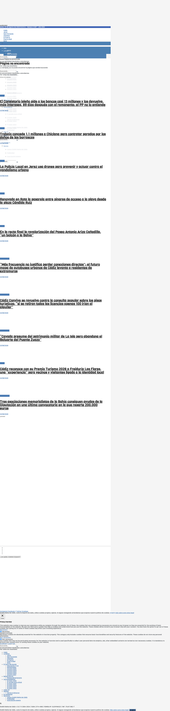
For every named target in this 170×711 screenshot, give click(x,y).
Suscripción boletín (14, 700)
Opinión (6, 691)
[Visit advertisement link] (4, 49)
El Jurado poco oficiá (14, 682)
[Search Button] (17, 57)
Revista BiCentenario (14, 678)
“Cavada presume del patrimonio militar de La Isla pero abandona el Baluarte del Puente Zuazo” (51, 338)
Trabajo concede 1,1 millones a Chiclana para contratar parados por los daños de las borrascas (53, 136)
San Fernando (12, 657)
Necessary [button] (3, 630)
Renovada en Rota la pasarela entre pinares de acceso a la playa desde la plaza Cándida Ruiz (53, 201)
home (2, 59)
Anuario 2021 (11, 675)
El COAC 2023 (11, 109)
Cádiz (5, 652)
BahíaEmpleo (11, 667)
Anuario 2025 (11, 77)
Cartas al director (13, 693)
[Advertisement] (53, 12)
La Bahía (7, 654)
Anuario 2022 (11, 673)
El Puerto (10, 660)
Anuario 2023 (11, 672)
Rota (8, 663)
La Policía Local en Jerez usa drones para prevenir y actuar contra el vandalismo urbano (51, 168)
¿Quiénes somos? (10, 548)
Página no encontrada (12, 59)
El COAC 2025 (11, 684)
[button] (10, 557)
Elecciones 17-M (12, 666)
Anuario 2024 (12, 670)
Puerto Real (11, 661)
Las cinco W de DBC (10, 549)
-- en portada (4, 259)
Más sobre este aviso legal (119, 710)
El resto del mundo (8, 69)
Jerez (9, 655)
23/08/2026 (4, 111)
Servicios (7, 696)
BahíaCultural (5, 396)
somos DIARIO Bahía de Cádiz (17, 128)
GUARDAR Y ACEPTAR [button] (7, 644)
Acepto (132, 710)
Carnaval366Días (8, 96)
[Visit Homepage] (18, 39)
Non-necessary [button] (5, 638)
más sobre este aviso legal (124, 613)
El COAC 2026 (11, 98)
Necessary (6, 632)
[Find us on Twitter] (1, 704)
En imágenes (8, 694)
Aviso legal (7, 552)
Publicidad (10, 130)
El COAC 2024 (12, 685)
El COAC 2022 (11, 688)
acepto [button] (112, 613)
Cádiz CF (7, 690)
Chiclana (10, 658)
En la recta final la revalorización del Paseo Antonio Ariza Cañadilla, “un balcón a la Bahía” (50, 234)
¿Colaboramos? (9, 554)
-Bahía (2, 96)
